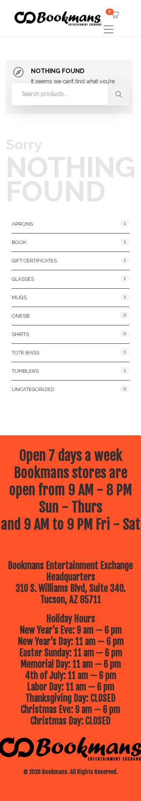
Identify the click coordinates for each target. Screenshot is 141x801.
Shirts (20, 334)
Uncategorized (33, 389)
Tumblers (25, 371)
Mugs (19, 297)
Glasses (23, 279)
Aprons (22, 224)
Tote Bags (25, 353)
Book (19, 242)
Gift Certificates (34, 261)
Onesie (21, 316)
